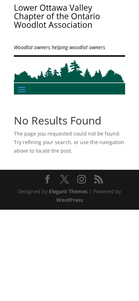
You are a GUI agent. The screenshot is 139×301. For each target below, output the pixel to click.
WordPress (69, 200)
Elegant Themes (68, 191)
